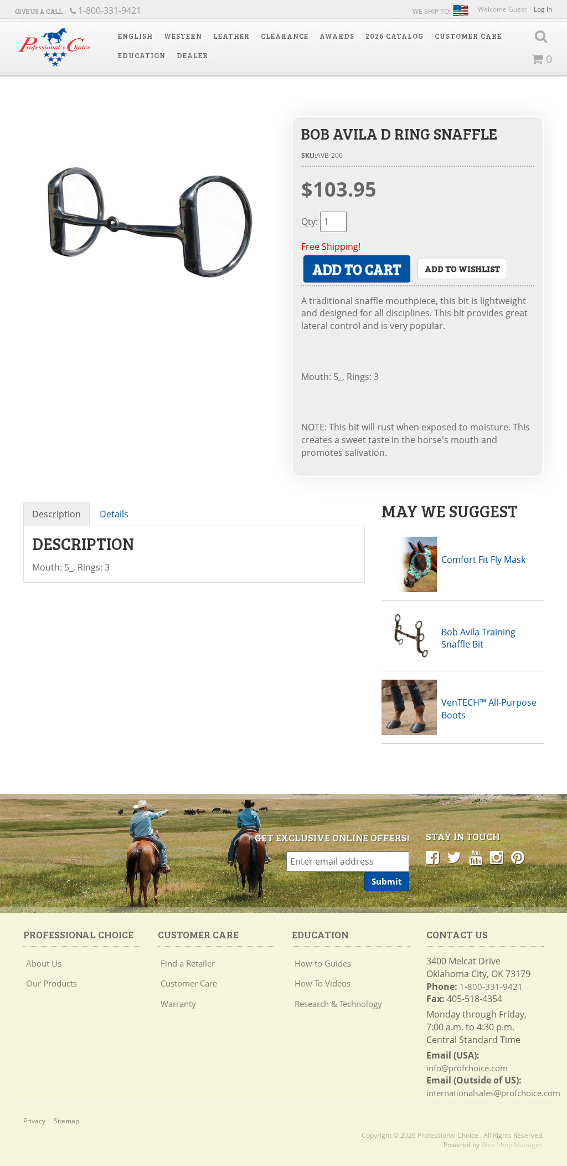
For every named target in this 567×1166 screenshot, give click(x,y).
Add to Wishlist (462, 268)
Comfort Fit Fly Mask (483, 559)
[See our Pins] (517, 856)
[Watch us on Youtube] (475, 856)
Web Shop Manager (511, 1144)
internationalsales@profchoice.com (493, 1092)
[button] (135, 36)
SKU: (308, 155)
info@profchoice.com (467, 1067)
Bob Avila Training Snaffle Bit (478, 638)
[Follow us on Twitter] (454, 856)
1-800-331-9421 (491, 986)
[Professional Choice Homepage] (54, 47)
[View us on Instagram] (496, 856)
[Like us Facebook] (432, 856)
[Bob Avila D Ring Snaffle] (149, 218)
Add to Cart (356, 269)
